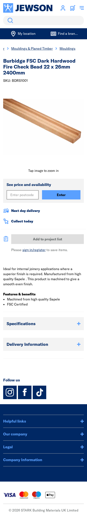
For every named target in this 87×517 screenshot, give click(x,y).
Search (9, 20)
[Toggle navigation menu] (82, 8)
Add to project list (47, 239)
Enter (61, 195)
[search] (43, 20)
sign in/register (34, 250)
